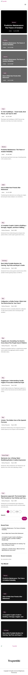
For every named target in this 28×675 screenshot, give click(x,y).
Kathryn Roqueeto (6, 230)
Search (3, 515)
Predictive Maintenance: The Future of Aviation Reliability (14, 27)
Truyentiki (14, 660)
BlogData (21, 670)
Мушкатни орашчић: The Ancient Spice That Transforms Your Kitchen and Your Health (13, 498)
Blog (3, 222)
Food (3, 493)
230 (17, 511)
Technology (4, 260)
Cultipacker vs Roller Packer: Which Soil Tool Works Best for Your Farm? (13, 549)
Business (14, 22)
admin (10, 30)
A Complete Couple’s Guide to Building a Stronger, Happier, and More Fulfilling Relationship (13, 227)
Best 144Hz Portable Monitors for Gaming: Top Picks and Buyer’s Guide (13, 544)
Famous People (5, 455)
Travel (3, 108)
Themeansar (14, 672)
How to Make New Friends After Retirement (12, 533)
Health (5, 73)
